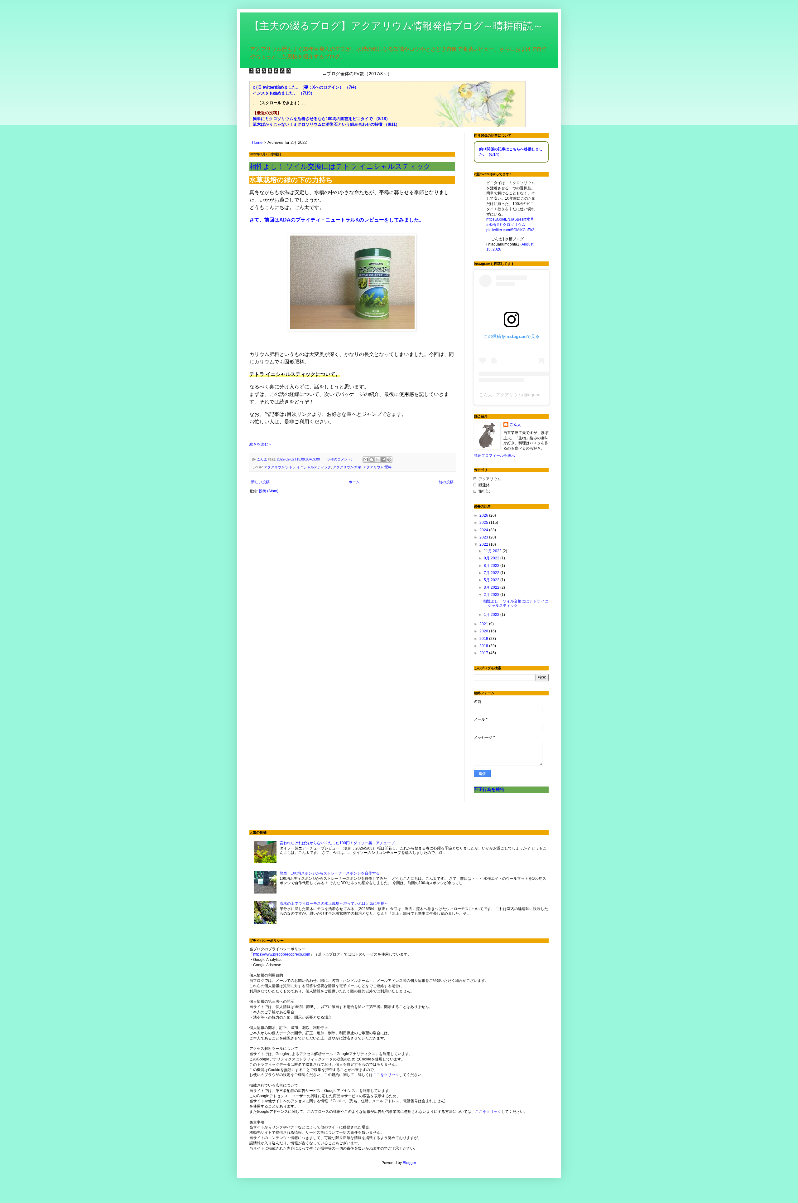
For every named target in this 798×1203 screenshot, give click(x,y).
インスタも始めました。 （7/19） (284, 93)
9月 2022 (492, 558)
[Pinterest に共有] (389, 459)
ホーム (354, 482)
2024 (484, 530)
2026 (484, 515)
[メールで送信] (366, 459)
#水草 (529, 219)
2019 (484, 638)
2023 (484, 537)
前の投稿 (446, 482)
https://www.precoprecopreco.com (281, 954)
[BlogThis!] (371, 459)
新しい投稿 (260, 482)
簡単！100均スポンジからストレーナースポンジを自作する (330, 873)
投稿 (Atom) (268, 491)
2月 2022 (492, 594)
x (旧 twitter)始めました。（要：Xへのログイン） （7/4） (305, 87)
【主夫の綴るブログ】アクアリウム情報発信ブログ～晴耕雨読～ (396, 26)
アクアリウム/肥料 (377, 467)
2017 (484, 653)
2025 (484, 522)
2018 (484, 646)
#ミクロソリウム (511, 224)
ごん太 (515, 424)
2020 (484, 631)
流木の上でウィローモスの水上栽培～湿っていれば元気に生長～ (334, 903)
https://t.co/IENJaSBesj (505, 219)
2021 (484, 624)
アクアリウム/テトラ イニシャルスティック (297, 467)
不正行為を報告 (489, 789)
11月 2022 (493, 551)
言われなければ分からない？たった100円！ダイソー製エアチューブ (337, 843)
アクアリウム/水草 (347, 467)
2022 (484, 544)
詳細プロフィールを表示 (494, 455)
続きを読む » (260, 444)
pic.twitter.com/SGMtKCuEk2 (510, 230)
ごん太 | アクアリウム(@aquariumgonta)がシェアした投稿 (536, 394)
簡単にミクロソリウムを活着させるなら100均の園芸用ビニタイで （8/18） (321, 118)
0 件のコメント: (340, 459)
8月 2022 (492, 565)
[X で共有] (377, 459)
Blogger (409, 1163)
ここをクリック (386, 1075)
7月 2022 (492, 573)
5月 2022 (492, 580)
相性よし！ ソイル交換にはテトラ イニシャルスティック (340, 166)
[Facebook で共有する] (383, 459)
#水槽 (491, 224)
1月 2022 (492, 614)
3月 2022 (492, 587)
